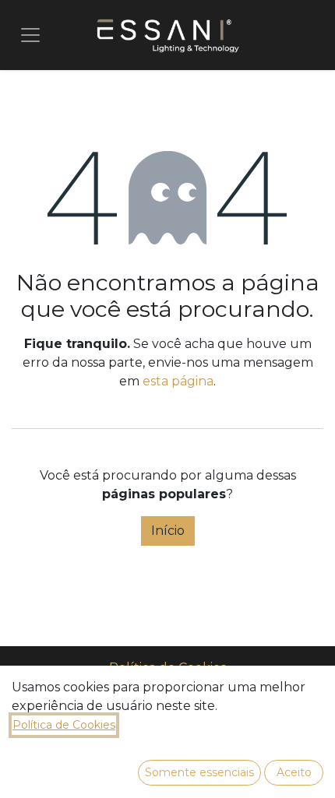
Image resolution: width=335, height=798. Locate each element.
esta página (178, 381)
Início (168, 530)
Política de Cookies (63, 725)
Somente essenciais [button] (199, 772)
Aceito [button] (294, 772)
